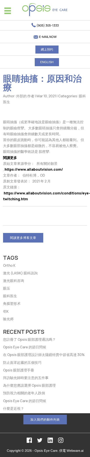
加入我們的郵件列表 (45, 419)
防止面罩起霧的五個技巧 (22, 362)
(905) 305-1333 (47, 25)
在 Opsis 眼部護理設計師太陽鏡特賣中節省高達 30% (44, 354)
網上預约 (47, 49)
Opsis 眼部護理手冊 (18, 370)
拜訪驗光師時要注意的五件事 (25, 377)
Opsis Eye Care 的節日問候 (24, 347)
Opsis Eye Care (46, 450)
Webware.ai (75, 450)
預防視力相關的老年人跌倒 (24, 393)
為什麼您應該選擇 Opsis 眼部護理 (29, 385)
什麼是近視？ (13, 408)
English (47, 62)
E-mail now (47, 37)
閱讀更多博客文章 (23, 238)
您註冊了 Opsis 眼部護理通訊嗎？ (29, 339)
